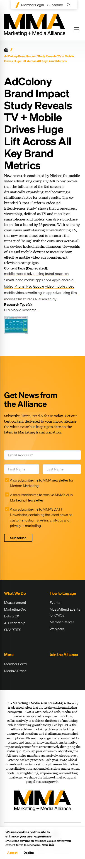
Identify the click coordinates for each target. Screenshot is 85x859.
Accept (12, 852)
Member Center (62, 622)
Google (38, 286)
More (8, 654)
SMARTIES (12, 630)
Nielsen (41, 299)
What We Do (15, 593)
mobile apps (33, 280)
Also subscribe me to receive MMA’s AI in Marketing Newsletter (41, 497)
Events (55, 602)
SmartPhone (13, 280)
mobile (9, 274)
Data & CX (11, 616)
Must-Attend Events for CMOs (65, 612)
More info (48, 845)
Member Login (32, 5)
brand (49, 274)
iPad (28, 286)
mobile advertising (30, 274)
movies (9, 299)
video (49, 286)
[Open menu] (76, 29)
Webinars (57, 629)
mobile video (64, 286)
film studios (25, 299)
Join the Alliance (64, 654)
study (52, 299)
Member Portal (15, 664)
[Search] (69, 4)
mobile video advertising (22, 293)
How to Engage (63, 593)
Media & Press (15, 671)
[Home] (6, 50)
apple (56, 280)
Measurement (15, 602)
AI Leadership (14, 623)
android (67, 280)
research (61, 274)
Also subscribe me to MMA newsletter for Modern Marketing (41, 483)
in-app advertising (56, 293)
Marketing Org (15, 609)
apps (47, 280)
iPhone (19, 286)
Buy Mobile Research (20, 310)
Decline (29, 852)
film (74, 293)
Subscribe (55, 5)
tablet (8, 286)
